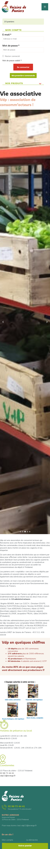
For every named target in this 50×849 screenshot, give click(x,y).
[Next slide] (47, 322)
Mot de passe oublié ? (12, 60)
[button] (20, 531)
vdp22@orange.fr (8, 775)
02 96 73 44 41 (7, 773)
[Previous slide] (3, 322)
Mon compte (7, 840)
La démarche (32, 840)
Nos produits (14, 83)
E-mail (6, 34)
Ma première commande (23, 75)
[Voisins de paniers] (14, 6)
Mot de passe (10, 45)
